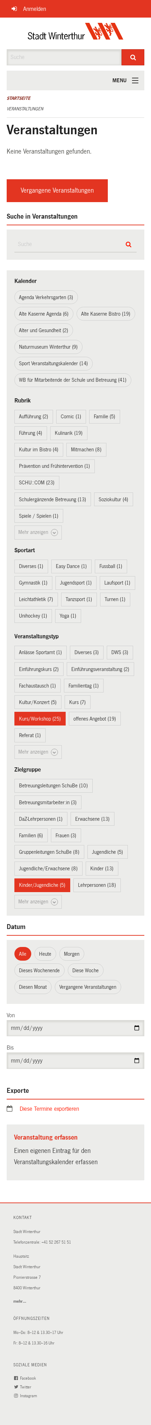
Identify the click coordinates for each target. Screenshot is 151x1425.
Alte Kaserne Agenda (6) (43, 314)
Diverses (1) (31, 566)
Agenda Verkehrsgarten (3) (46, 297)
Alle (22, 954)
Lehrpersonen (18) (97, 885)
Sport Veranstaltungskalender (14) (53, 363)
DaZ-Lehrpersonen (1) (41, 819)
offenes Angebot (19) (94, 719)
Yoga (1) (68, 616)
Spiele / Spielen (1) (38, 516)
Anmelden (34, 9)
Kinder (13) (101, 868)
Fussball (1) (110, 566)
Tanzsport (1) (79, 599)
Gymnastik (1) (33, 583)
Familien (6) (31, 835)
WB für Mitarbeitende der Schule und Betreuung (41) (72, 380)
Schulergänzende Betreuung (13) (52, 499)
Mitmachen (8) (86, 449)
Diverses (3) (86, 652)
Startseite (18, 98)
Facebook (28, 1378)
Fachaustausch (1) (37, 686)
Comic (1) (71, 416)
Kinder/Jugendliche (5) (42, 885)
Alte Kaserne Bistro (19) (105, 314)
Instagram (29, 1396)
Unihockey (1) (33, 616)
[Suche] (133, 57)
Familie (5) (104, 416)
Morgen (71, 954)
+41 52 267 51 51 (56, 1242)
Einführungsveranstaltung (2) (100, 669)
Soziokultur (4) (113, 499)
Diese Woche (85, 970)
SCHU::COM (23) (36, 482)
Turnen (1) (115, 599)
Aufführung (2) (33, 416)
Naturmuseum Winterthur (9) (48, 347)
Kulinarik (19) (69, 433)
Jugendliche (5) (107, 852)
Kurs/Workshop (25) (40, 719)
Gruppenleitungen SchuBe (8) (49, 852)
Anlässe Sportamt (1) (40, 652)
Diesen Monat (33, 987)
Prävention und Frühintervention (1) (54, 466)
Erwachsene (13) (92, 819)
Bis (10, 1048)
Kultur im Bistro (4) (38, 449)
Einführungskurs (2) (39, 669)
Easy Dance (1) (71, 566)
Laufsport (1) (117, 583)
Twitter (26, 1387)
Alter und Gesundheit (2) (43, 330)
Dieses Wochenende (39, 970)
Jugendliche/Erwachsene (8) (48, 868)
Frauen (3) (65, 835)
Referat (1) (30, 735)
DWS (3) (119, 652)
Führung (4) (30, 433)
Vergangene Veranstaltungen (57, 190)
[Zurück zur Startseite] (76, 33)
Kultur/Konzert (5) (38, 702)
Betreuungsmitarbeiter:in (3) (48, 802)
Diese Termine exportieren (49, 1109)
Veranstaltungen (25, 109)
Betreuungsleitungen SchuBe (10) (53, 785)
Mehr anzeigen (34, 532)
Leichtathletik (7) (36, 599)
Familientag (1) (83, 686)
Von (11, 1015)
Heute (45, 954)
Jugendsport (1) (76, 583)
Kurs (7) (77, 702)
